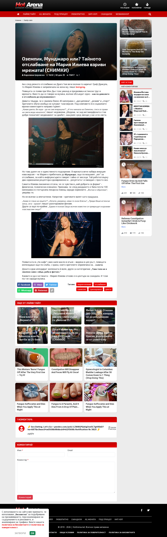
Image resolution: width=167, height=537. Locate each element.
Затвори (20, 533)
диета (108, 289)
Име (20, 450)
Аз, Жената (90, 519)
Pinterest (42, 290)
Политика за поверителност (91, 532)
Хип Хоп (119, 519)
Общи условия (67, 532)
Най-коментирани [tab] (129, 86)
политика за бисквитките (15, 524)
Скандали (76, 519)
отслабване (100, 284)
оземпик (82, 289)
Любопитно (62, 519)
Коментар (22, 460)
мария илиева (84, 284)
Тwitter (53, 284)
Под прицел (105, 519)
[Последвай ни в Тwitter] (148, 510)
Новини (18, 20)
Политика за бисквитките (122, 532)
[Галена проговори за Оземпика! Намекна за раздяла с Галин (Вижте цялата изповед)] (126, 124)
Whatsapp (26, 290)
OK (32, 533)
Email (70, 450)
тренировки (96, 289)
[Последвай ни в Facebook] (141, 510)
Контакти (52, 532)
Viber (39, 284)
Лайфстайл (28, 20)
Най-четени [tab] (126, 82)
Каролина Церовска (34, 75)
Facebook (25, 284)
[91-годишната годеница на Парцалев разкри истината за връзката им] (126, 138)
